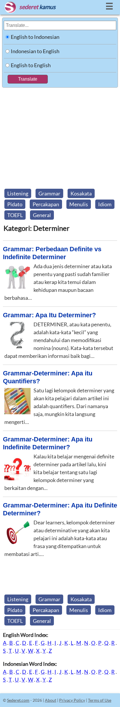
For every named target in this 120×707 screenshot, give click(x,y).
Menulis (78, 204)
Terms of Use (99, 700)
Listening (17, 193)
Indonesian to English (35, 51)
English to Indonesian (35, 37)
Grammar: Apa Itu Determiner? (49, 315)
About (50, 700)
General (42, 215)
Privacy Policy (72, 700)
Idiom (105, 204)
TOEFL (15, 215)
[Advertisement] (60, 136)
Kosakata (81, 193)
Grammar (49, 193)
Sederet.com (18, 700)
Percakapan (46, 204)
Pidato (14, 204)
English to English (31, 65)
